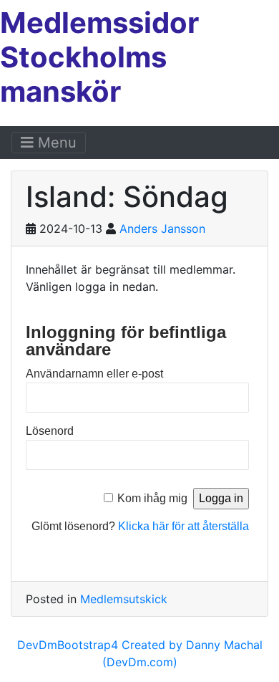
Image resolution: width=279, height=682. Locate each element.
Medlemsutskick (123, 599)
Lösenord (50, 431)
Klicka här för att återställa (183, 526)
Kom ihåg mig (152, 498)
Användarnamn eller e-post (94, 374)
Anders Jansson (162, 228)
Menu (55, 142)
